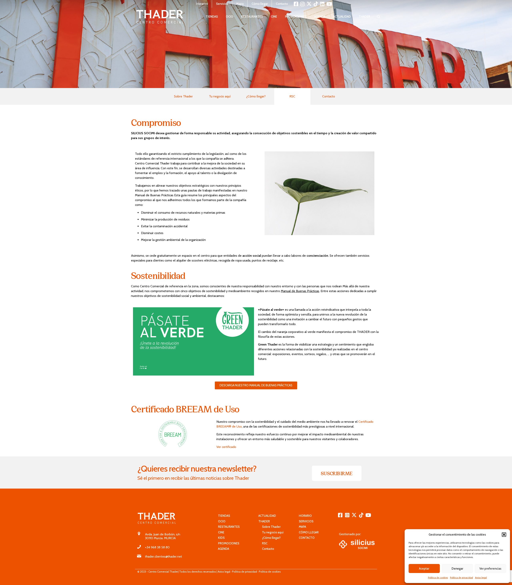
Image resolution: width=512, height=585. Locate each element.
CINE (221, 532)
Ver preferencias (490, 568)
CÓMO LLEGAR (309, 532)
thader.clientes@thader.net (163, 556)
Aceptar (424, 568)
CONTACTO (307, 538)
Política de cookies (438, 577)
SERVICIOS (306, 521)
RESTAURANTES (229, 527)
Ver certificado (226, 447)
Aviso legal (481, 577)
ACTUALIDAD (267, 516)
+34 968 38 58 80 (157, 547)
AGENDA (223, 549)
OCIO (221, 521)
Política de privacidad (461, 577)
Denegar (457, 568)
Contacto (328, 96)
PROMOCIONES (228, 543)
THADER (264, 521)
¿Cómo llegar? (256, 96)
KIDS (221, 538)
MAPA (302, 527)
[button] (504, 535)
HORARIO (305, 516)
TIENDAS (224, 516)
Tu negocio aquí (220, 96)
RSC (262, 543)
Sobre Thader (183, 96)
